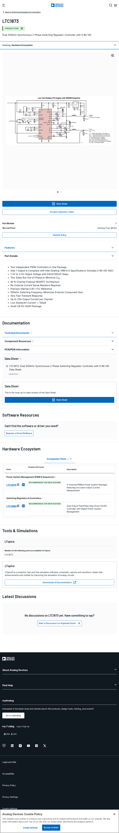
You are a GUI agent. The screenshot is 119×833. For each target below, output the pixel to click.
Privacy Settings (10, 797)
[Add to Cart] (23, 484)
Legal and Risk (9, 762)
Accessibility (8, 773)
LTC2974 (11, 485)
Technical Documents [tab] (18, 332)
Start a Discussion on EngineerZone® (57, 623)
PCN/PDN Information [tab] (17, 349)
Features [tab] (10, 247)
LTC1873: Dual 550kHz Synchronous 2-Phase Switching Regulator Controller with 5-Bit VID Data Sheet (59, 368)
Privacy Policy (9, 785)
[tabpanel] (59, 286)
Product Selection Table (62, 212)
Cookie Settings (9, 808)
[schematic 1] (59, 120)
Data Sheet (61, 203)
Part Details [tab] (11, 255)
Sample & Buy (59, 235)
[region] (59, 821)
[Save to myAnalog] (18, 484)
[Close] (114, 814)
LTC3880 (11, 506)
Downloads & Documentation (57, 582)
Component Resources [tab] (19, 341)
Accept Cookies (51, 827)
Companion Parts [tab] (58, 458)
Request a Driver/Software (19, 433)
